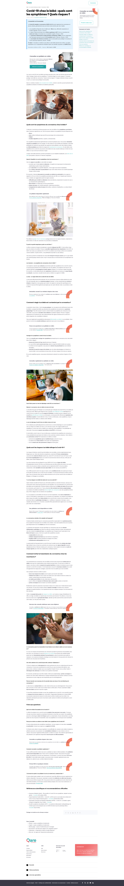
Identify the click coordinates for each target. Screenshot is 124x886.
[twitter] (85, 882)
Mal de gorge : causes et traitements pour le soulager (41, 826)
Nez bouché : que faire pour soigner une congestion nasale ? (43, 828)
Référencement (74, 882)
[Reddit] (70, 813)
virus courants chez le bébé (45, 82)
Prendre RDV (40, 512)
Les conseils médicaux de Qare (35, 7)
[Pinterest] (77, 813)
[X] (68, 813)
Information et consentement (59, 882)
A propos (28, 848)
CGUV (36, 882)
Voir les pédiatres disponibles (35, 197)
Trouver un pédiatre (33, 743)
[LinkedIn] (73, 813)
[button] (62, 865)
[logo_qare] (29, 2)
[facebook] (82, 882)
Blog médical (28, 855)
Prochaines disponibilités (38, 608)
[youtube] (90, 882)
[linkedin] (93, 882)
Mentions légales (30, 882)
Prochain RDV (39, 329)
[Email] (80, 813)
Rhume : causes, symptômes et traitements (39, 823)
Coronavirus (44, 7)
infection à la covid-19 (49, 653)
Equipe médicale (29, 850)
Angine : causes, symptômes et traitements (39, 825)
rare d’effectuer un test (58, 411)
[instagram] (87, 882)
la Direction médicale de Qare (40, 17)
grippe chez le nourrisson (40, 238)
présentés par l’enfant (37, 415)
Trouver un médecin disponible (36, 364)
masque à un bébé (47, 594)
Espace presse (29, 853)
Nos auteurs (28, 857)
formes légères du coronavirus (52, 489)
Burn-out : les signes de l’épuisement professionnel (41, 832)
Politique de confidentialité (45, 882)
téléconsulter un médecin (56, 319)
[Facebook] (66, 813)
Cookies (69, 882)
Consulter (35, 795)
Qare (27, 7)
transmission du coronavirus (55, 147)
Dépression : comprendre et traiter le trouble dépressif (41, 830)
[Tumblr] (75, 813)
